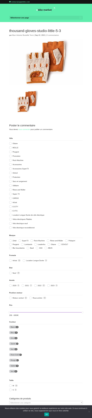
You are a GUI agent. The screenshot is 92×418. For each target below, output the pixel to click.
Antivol (15, 173)
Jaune (13, 343)
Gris (12, 338)
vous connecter (24, 129)
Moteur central (18, 298)
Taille (11, 380)
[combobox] (46, 402)
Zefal (14, 241)
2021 (27, 285)
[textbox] (46, 402)
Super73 (25, 241)
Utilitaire (16, 185)
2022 (39, 285)
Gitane (15, 143)
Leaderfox (41, 244)
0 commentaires (53, 35)
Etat (10, 268)
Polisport (72, 241)
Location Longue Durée (35, 260)
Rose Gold (15, 354)
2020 (14, 285)
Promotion (16, 156)
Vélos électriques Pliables (22, 219)
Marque (12, 235)
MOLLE (15, 148)
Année (11, 280)
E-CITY (15, 207)
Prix (10, 305)
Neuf (14, 273)
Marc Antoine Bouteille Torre (23, 35)
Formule (12, 255)
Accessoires (17, 164)
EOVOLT (64, 244)
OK (47, 414)
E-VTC (15, 211)
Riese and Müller (19, 190)
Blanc (13, 327)
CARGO (16, 198)
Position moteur (15, 293)
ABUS (50, 248)
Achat (15, 202)
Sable (13, 365)
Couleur (12, 322)
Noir (12, 349)
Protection (16, 177)
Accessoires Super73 (21, 169)
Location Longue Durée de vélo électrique (28, 215)
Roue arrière (37, 298)
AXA (40, 248)
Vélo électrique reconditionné (24, 228)
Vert (12, 371)
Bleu (12, 332)
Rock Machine (18, 160)
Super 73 (16, 194)
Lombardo (28, 244)
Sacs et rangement (20, 181)
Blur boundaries (19, 248)
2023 (53, 285)
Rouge (13, 360)
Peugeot (16, 152)
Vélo (11, 138)
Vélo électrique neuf (20, 223)
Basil (32, 248)
